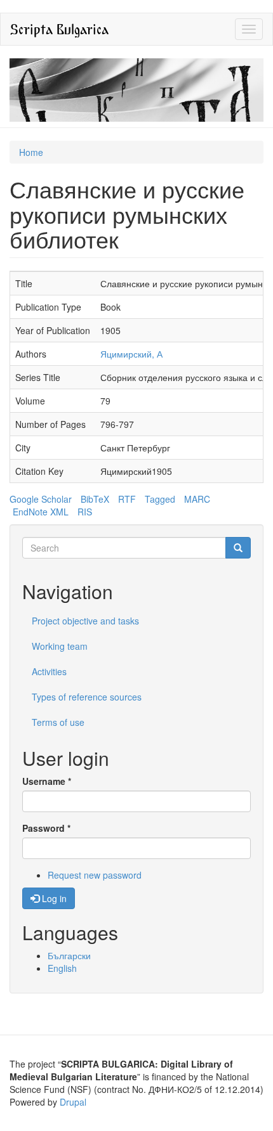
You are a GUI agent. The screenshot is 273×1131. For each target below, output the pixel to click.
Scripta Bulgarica (59, 29)
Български (69, 955)
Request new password (95, 875)
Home (31, 152)
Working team (60, 646)
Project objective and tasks (85, 620)
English (62, 968)
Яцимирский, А (131, 353)
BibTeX (95, 499)
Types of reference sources (87, 696)
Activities (49, 671)
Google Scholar (41, 499)
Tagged (160, 499)
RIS (84, 511)
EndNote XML (41, 511)
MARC (197, 499)
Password (46, 828)
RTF (127, 499)
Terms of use (58, 722)
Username (46, 781)
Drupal (73, 1101)
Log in (53, 898)
